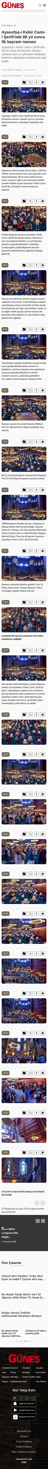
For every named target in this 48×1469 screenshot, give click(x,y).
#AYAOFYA (7, 1192)
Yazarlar (39, 1368)
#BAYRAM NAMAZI (23, 1192)
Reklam (24, 1436)
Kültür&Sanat (16, 1381)
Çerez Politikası (24, 1441)
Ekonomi (14, 1368)
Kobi (24, 1381)
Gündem (6, 1368)
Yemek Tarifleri (28, 1377)
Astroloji (25, 1372)
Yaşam (5, 1381)
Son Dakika (41, 1381)
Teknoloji (14, 1377)
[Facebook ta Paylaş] (36, 82)
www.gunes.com (24, 1459)
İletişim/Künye (24, 1431)
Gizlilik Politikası (24, 1447)
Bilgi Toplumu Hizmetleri (24, 1452)
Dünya (13, 1372)
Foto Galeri (7, 25)
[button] (36, 1203)
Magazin (5, 1377)
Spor (4, 1372)
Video (38, 1377)
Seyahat (26, 1368)
